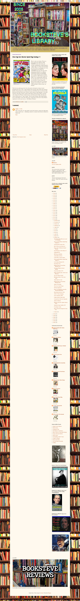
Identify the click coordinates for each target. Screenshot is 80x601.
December (56, 220)
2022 (54, 200)
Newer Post (15, 134)
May (55, 232)
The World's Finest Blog (57, 397)
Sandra (17, 109)
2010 (54, 313)
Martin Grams (55, 427)
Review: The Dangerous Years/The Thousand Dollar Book (60, 290)
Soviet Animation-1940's (58, 295)
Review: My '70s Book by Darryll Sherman (60, 248)
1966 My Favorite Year (57, 354)
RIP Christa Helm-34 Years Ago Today (60, 277)
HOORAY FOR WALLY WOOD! (59, 346)
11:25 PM (20, 108)
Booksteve (55, 162)
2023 (54, 198)
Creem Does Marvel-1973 (58, 270)
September (56, 225)
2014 (54, 213)
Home (30, 134)
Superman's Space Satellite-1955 (60, 305)
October (55, 223)
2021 (54, 201)
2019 (54, 205)
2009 (54, 315)
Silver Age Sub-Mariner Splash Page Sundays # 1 (60, 260)
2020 (54, 203)
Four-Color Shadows (57, 337)
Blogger (49, 592)
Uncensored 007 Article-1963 (59, 244)
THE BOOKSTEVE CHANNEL (59, 363)
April (55, 234)
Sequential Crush (56, 429)
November (56, 222)
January (55, 311)
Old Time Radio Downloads (58, 441)
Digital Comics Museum (57, 426)
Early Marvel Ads (57, 263)
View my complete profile (56, 164)
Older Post (46, 134)
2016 (54, 210)
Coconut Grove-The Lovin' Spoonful (60, 299)
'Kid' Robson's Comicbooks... (58, 430)
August (55, 227)
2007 (54, 319)
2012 (54, 217)
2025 (54, 195)
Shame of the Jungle (57, 284)
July (55, 229)
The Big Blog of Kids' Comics (58, 436)
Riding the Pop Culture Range (59, 380)
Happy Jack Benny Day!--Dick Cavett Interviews (60, 273)
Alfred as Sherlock (57, 300)
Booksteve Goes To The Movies (59, 371)
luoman (42, 592)
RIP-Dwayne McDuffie (58, 254)
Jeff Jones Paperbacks (58, 287)
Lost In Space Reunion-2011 (59, 262)
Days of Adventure (56, 388)
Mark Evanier (55, 435)
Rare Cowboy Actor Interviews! (59, 246)
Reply (17, 114)
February (56, 237)
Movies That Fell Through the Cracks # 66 (60, 309)
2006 (54, 320)
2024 (54, 196)
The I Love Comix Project (58, 286)
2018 (54, 207)
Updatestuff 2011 (57, 252)
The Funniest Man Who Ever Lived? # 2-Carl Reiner (60, 239)
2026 (54, 193)
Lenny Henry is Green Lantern (59, 257)
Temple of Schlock (56, 438)
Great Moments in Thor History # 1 (60, 250)
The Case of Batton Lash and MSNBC (59, 269)
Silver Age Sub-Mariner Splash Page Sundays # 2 (60, 242)
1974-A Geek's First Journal (58, 414)
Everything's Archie (57, 306)
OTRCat (54, 442)
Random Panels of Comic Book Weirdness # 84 (59, 282)
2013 (54, 215)
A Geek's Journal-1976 (57, 405)
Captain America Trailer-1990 (59, 297)
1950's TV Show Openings (59, 293)
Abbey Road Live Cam (58, 279)
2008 (54, 317)
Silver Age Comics (56, 439)
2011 (54, 219)
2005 (54, 322)
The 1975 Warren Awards (58, 275)
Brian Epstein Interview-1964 (59, 292)
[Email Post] (26, 101)
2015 (54, 212)
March (55, 235)
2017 (54, 208)
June (55, 230)
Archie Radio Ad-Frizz (58, 255)
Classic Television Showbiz (58, 433)
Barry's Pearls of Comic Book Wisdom (60, 432)
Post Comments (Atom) (21, 136)
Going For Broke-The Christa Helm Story (58, 328)
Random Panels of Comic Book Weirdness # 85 (59, 266)
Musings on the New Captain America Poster (61, 303)
